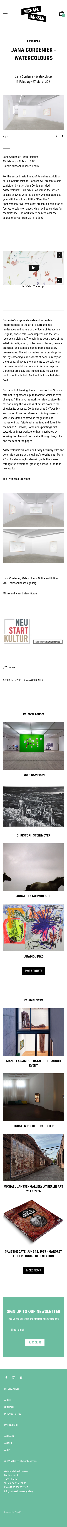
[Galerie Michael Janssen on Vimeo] (21, 1378)
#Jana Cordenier (33, 680)
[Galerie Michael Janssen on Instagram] (14, 1378)
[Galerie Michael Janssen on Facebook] (6, 1378)
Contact (9, 1407)
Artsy (7, 1450)
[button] (61, 14)
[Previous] (56, 136)
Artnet (8, 1443)
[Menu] (5, 14)
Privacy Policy (12, 1413)
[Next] (62, 136)
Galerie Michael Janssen (24, 1461)
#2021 (18, 680)
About (7, 1400)
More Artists (33, 970)
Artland (9, 1436)
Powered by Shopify (12, 1512)
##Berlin (8, 680)
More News (33, 1270)
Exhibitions (33, 41)
